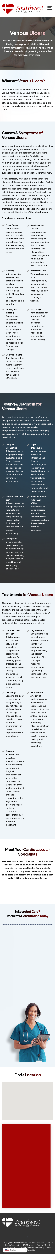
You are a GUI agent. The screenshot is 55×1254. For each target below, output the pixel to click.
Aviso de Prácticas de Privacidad (34, 1248)
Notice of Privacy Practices (30, 1247)
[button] (15, 1250)
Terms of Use (42, 1245)
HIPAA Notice (27, 1245)
